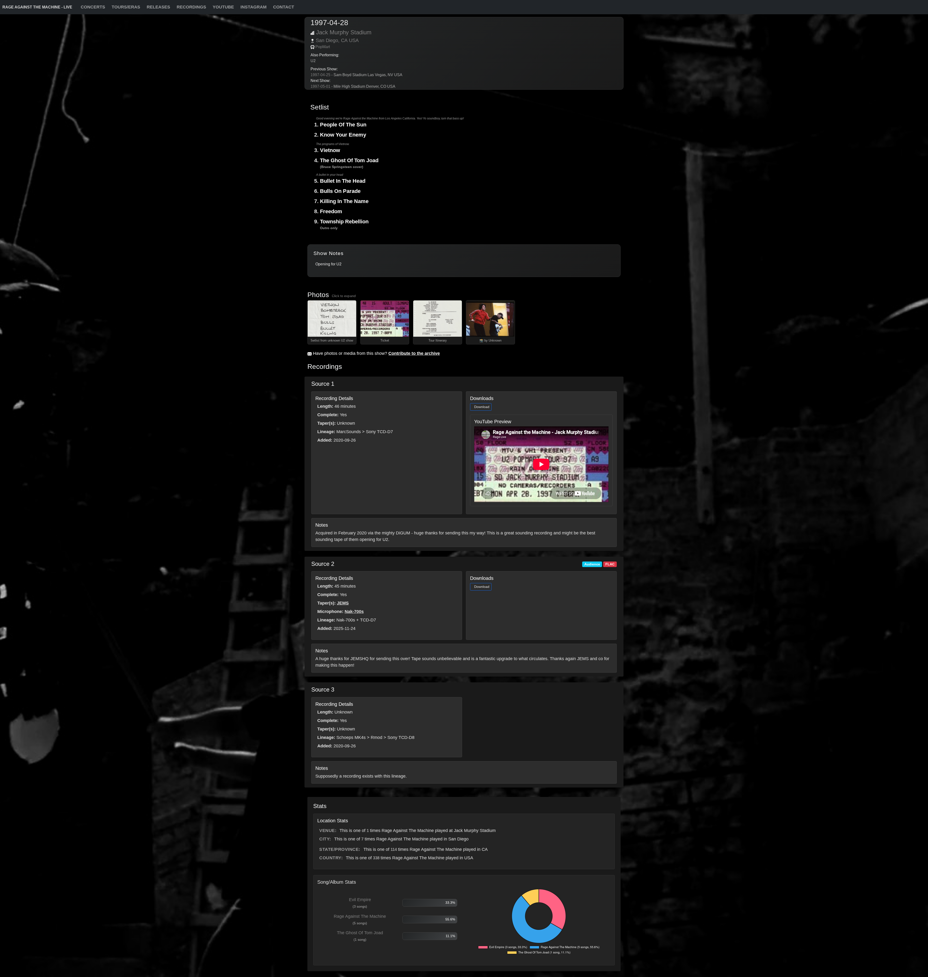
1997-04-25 (320, 75)
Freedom (331, 211)
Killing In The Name (344, 201)
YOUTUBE (223, 7)
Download (481, 407)
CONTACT (283, 7)
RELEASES (158, 7)
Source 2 (322, 564)
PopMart (322, 47)
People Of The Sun (343, 125)
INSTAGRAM (253, 7)
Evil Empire (360, 899)
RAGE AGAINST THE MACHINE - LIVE (37, 7)
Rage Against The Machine (360, 916)
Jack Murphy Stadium (343, 32)
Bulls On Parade (340, 191)
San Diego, (328, 40)
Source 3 (322, 689)
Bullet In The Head (342, 181)
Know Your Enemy (343, 135)
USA (354, 40)
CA (344, 40)
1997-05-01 (320, 86)
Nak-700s (354, 611)
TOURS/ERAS (126, 7)
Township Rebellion (344, 222)
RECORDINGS (191, 7)
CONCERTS (93, 7)
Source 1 (322, 383)
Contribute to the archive (414, 353)
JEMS (343, 603)
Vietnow (330, 150)
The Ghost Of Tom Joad (349, 160)
